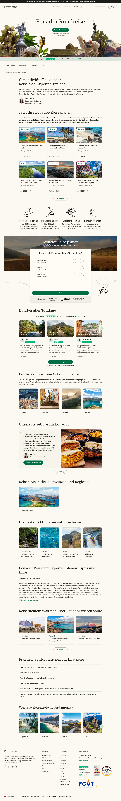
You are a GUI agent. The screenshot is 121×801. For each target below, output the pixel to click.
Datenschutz (35, 796)
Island (62, 758)
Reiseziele (9, 72)
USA (61, 771)
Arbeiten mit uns (47, 758)
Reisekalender (64, 784)
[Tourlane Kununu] (16, 766)
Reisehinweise (51, 796)
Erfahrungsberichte (48, 763)
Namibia (62, 766)
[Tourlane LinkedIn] (12, 766)
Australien (63, 779)
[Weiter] (102, 402)
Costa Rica (63, 755)
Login (113, 7)
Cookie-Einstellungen (64, 796)
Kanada (62, 768)
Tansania (63, 763)
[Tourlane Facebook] (5, 766)
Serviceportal (46, 771)
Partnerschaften (47, 760)
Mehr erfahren (61, 198)
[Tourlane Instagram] (9, 766)
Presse (44, 766)
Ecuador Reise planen (33, 462)
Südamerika (16, 72)
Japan (62, 776)
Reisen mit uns (46, 755)
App (43, 768)
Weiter (61, 293)
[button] (10, 6)
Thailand (63, 774)
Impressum (25, 796)
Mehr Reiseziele (65, 782)
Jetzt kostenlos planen (60, 362)
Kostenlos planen (60, 30)
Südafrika (63, 760)
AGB (43, 796)
